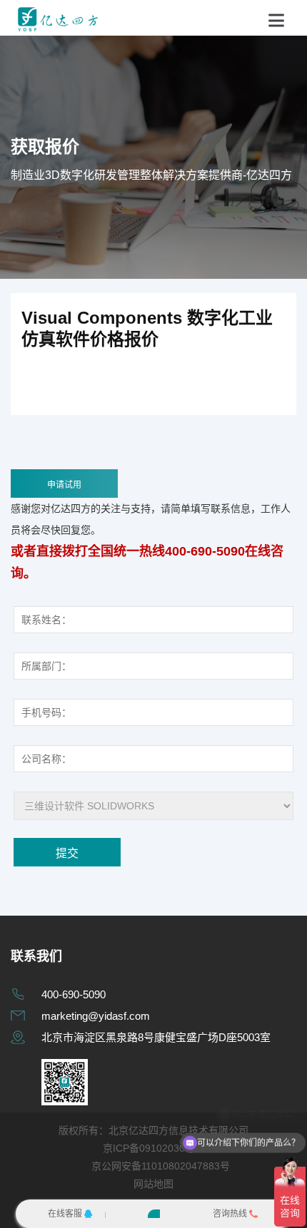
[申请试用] (154, 1213)
